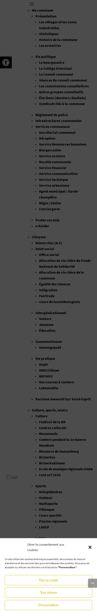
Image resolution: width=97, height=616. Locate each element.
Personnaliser (48, 605)
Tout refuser (48, 593)
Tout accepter (48, 580)
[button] (90, 547)
